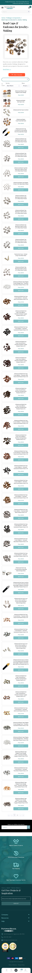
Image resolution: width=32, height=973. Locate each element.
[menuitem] (12, 964)
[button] (2, 8)
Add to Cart (21, 147)
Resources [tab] (5, 918)
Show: (23, 83)
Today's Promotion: (10, 1)
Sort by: (8, 83)
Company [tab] (4, 914)
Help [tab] (3, 921)
